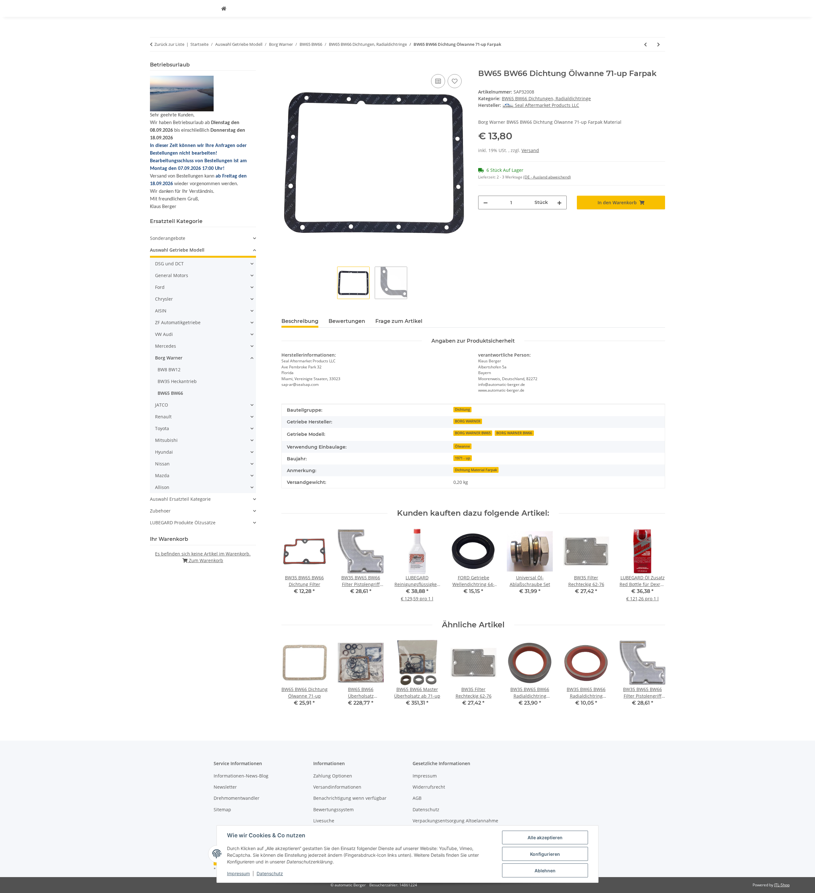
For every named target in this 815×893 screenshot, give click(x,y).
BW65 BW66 (170, 393)
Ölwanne (462, 446)
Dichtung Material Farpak (476, 470)
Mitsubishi (166, 440)
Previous (292, 677)
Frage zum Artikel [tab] (398, 321)
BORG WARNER (467, 421)
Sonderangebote (167, 238)
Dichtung (462, 409)
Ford (160, 287)
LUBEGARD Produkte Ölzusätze (183, 523)
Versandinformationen (337, 787)
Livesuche (323, 821)
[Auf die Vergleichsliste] (438, 81)
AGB (417, 798)
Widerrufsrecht (429, 787)
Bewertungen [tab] (347, 321)
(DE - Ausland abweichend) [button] (547, 177)
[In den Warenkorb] (286, 65)
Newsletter (225, 787)
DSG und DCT (169, 264)
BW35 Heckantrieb (177, 381)
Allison (162, 487)
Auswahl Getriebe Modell (177, 250)
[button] (203, 238)
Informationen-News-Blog (241, 776)
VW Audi (164, 334)
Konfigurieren (545, 854)
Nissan (162, 464)
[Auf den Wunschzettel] (455, 81)
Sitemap (222, 809)
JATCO (161, 405)
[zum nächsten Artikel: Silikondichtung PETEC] (658, 44)
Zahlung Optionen (332, 776)
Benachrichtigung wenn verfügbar (349, 798)
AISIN (161, 311)
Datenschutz (270, 873)
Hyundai (164, 452)
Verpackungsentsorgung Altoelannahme (455, 821)
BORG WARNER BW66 (514, 433)
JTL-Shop (782, 885)
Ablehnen (545, 870)
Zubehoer (160, 511)
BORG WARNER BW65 (473, 433)
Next (654, 677)
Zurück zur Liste (169, 44)
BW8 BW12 (169, 369)
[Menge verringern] (485, 202)
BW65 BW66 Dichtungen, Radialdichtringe (546, 98)
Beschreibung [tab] (299, 321)
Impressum (238, 873)
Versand (530, 150)
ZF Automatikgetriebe (178, 322)
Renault (163, 417)
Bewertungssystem (333, 809)
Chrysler (164, 299)
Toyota (162, 428)
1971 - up (462, 458)
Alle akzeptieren (545, 837)
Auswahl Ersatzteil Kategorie (180, 499)
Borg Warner (168, 358)
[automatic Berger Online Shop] (224, 8)
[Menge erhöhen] (559, 202)
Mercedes (165, 346)
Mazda (162, 475)
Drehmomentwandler (236, 798)
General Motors (171, 275)
